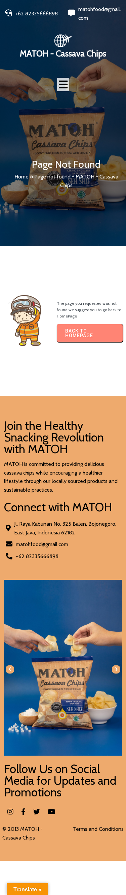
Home (21, 176)
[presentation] (10, 669)
